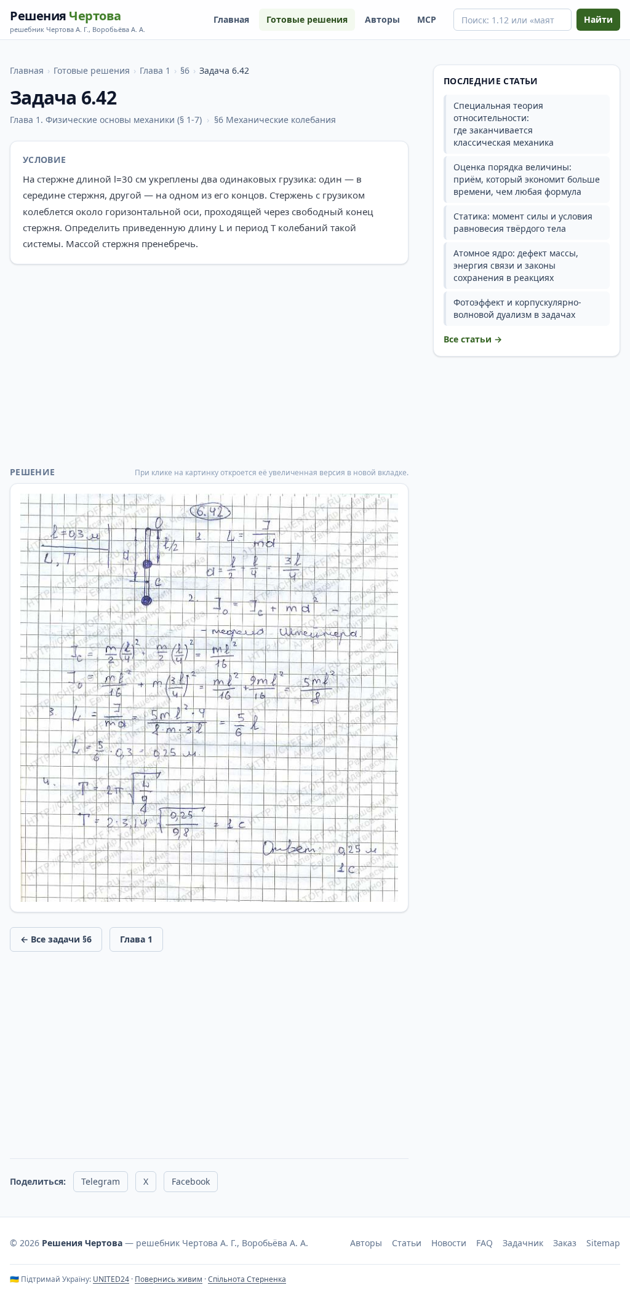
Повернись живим (168, 1279)
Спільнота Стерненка (247, 1279)
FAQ (484, 1243)
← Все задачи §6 (56, 939)
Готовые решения (307, 19)
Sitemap (603, 1243)
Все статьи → (473, 339)
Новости (448, 1243)
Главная (231, 19)
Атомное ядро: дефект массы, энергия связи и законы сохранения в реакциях (515, 265)
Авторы (382, 19)
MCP (426, 19)
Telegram (100, 1181)
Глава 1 (155, 70)
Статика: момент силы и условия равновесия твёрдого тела (522, 222)
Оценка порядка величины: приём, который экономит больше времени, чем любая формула (526, 179)
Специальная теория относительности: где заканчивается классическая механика (503, 124)
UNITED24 (111, 1279)
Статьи (406, 1243)
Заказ (564, 1243)
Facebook (191, 1181)
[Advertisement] (209, 365)
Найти (598, 19)
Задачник (523, 1243)
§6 (184, 70)
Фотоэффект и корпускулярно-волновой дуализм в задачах (517, 308)
